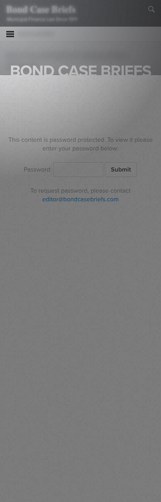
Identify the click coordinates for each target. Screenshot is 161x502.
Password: (39, 169)
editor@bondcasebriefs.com (80, 199)
